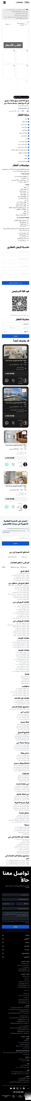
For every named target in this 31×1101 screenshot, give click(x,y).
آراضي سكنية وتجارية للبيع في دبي (21, 618)
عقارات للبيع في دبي (20, 9)
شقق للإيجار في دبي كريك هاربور (21, 798)
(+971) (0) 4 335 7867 (22, 1030)
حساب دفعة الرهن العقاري (15, 283)
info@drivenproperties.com (16, 1023)
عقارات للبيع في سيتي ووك (22, 758)
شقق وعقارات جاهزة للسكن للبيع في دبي (19, 709)
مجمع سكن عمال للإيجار (23, 815)
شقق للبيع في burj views (22, 13)
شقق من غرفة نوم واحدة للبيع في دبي (20, 575)
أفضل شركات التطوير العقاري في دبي (20, 822)
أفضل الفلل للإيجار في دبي (23, 657)
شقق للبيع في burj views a (21, 15)
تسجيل (15, 543)
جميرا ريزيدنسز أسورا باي (23, 844)
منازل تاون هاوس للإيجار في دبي (21, 659)
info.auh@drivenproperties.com (15, 1013)
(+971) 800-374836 (21, 1021)
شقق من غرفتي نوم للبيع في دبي (21, 577)
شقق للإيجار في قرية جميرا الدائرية (21, 806)
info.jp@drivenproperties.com (16, 1082)
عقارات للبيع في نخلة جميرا (22, 728)
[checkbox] (28, 528)
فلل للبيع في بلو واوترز (24, 781)
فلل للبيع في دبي (25, 604)
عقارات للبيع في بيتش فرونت (22, 628)
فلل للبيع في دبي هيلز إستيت (22, 791)
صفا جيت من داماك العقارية (22, 846)
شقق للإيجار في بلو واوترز (23, 777)
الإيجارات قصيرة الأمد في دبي (22, 669)
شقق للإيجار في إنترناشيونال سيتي (21, 767)
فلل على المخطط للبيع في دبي (22, 704)
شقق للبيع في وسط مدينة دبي (22, 587)
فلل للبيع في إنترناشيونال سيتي (22, 770)
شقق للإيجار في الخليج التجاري (22, 736)
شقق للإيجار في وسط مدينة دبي (21, 746)
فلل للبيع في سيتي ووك (23, 760)
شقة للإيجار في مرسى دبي (23, 716)
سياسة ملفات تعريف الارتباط (6, 1096)
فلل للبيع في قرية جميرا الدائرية (22, 810)
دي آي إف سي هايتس (24, 849)
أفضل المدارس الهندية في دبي (22, 827)
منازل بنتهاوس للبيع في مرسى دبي (21, 693)
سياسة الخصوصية (20, 1096)
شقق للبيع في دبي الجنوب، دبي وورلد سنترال (18, 594)
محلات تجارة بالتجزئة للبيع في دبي (21, 613)
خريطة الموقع (13, 1096)
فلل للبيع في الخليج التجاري (22, 740)
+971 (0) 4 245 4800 (22, 1020)
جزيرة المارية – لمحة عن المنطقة (19, 567)
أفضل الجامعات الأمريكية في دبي (21, 830)
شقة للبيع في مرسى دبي (23, 714)
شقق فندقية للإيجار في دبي (22, 661)
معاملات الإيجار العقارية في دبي (21, 818)
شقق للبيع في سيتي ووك (23, 755)
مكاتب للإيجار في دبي (24, 663)
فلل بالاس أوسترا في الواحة (23, 853)
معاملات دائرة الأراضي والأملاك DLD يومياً (19, 820)
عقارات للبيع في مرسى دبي (22, 623)
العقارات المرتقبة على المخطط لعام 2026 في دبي (17, 860)
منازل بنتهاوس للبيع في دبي (22, 609)
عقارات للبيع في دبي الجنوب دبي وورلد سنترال (18, 625)
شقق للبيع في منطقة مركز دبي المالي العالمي (18, 585)
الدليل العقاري (26, 834)
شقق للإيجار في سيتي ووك (23, 757)
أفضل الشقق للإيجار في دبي (22, 654)
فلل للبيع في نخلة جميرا (23, 729)
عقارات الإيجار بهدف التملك (22, 817)
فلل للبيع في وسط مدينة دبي (22, 750)
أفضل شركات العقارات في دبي (22, 829)
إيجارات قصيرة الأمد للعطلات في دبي (20, 671)
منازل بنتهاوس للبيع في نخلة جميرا (21, 695)
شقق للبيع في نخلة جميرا (23, 599)
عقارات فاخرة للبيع (25, 676)
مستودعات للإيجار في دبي (23, 666)
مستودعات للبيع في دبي (23, 614)
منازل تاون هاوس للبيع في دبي (22, 606)
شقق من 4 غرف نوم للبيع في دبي (21, 580)
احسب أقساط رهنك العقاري (23, 108)
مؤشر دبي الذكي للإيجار (24, 832)
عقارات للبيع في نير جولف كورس (21, 633)
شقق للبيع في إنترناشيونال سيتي (21, 765)
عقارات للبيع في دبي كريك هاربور (21, 800)
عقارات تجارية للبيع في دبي (22, 616)
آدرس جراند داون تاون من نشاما (21, 848)
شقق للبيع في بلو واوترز (23, 776)
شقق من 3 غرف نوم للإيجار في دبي (21, 645)
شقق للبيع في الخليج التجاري (22, 734)
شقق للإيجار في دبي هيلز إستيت (21, 788)
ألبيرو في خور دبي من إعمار (23, 851)
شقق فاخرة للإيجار (25, 681)
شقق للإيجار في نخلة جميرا (23, 726)
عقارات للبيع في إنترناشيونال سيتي (21, 769)
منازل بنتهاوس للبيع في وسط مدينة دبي (19, 692)
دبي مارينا (24, 556)
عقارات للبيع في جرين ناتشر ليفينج (21, 632)
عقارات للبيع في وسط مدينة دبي (21, 748)
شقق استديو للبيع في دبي (23, 573)
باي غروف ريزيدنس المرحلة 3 (22, 839)
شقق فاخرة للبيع (25, 678)
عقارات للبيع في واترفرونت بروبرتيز (21, 635)
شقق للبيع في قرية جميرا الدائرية (21, 597)
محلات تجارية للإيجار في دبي (22, 668)
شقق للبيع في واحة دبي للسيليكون (21, 592)
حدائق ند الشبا (25, 841)
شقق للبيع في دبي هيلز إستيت (22, 786)
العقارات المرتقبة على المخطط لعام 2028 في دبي (17, 864)
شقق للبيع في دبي (10, 9)
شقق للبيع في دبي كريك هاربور (22, 589)
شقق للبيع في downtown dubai (20, 11)
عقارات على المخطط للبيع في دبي (21, 702)
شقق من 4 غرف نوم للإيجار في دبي (21, 647)
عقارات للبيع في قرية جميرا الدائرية (21, 626)
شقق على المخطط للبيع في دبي (21, 700)
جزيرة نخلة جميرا (12, 556)
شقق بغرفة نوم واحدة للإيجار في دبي (20, 642)
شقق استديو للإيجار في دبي (22, 640)
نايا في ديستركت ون (24, 842)
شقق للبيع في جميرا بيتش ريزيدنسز (21, 596)
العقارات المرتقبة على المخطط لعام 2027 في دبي (17, 862)
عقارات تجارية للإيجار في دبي (22, 664)
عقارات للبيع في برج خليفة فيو (22, 630)
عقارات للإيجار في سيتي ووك (22, 656)
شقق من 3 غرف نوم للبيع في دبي (21, 578)
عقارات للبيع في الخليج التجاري (22, 738)
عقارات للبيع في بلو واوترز (23, 779)
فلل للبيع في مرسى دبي (23, 719)
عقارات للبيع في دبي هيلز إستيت (21, 789)
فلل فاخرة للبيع (25, 680)
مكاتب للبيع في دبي (24, 608)
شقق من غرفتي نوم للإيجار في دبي (21, 644)
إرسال (15, 336)
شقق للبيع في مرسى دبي (23, 590)
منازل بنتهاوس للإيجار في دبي (22, 652)
